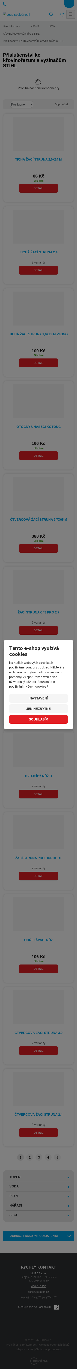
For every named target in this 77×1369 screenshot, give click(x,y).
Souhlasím (38, 719)
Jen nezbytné (38, 709)
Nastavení (39, 698)
